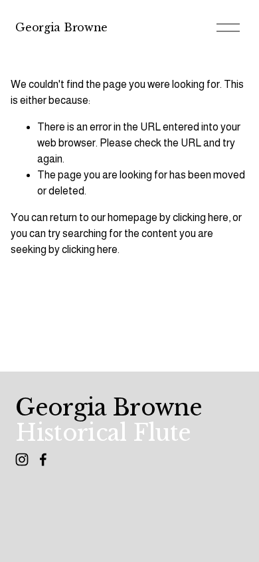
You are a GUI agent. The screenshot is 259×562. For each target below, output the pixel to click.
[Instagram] (22, 459)
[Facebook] (43, 459)
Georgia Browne (61, 27)
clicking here (200, 217)
